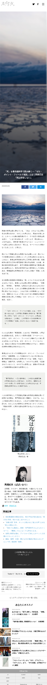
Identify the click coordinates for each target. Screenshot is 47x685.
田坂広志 (12, 506)
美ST (8, 681)
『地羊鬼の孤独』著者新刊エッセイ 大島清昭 (28, 621)
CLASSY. (23, 674)
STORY (8, 677)
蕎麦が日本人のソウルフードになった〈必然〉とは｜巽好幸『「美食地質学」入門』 (35, 586)
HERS (23, 677)
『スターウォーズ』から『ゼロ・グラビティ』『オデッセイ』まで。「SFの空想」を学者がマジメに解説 (29, 662)
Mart (39, 677)
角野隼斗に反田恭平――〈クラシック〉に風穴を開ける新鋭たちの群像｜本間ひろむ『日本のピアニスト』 (11, 587)
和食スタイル (39, 684)
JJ (7, 674)
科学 (6, 506)
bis (7, 684)
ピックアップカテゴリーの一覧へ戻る (23, 598)
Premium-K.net (23, 684)
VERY (39, 674)
